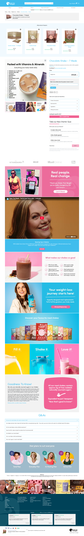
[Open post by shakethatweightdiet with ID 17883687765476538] (63, 487)
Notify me (53, 87)
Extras (6, 506)
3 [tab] (23, 100)
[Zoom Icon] (45, 60)
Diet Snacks (7, 505)
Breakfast (6, 499)
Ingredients (53, 106)
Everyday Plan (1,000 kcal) (22, 498)
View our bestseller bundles (60, 68)
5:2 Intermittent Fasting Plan (22, 500)
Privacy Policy (45, 501)
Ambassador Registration (47, 502)
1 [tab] (20, 100)
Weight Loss (13, 11)
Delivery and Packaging (47, 498)
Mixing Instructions (54, 109)
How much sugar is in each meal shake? (14, 439)
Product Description (55, 100)
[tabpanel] (25, 80)
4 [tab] (24, 100)
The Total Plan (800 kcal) (22, 497)
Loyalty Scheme (33, 497)
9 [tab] (30, 100)
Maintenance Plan (21, 501)
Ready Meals (7, 500)
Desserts (6, 504)
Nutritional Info (54, 103)
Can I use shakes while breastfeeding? (14, 436)
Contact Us (45, 497)
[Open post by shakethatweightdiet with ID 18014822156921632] (77, 487)
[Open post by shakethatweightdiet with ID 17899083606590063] (21, 487)
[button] (64, 74)
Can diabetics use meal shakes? (12, 433)
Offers (32, 7)
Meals (6, 502)
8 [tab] (29, 100)
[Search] (52, 3)
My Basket (73, 7)
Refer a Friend (32, 498)
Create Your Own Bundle (9, 507)
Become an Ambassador (47, 505)
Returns (44, 499)
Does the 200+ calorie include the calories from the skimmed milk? (19, 430)
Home (6, 11)
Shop (10, 7)
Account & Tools (60, 7)
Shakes (18, 11)
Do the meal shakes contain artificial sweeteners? (16, 427)
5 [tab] (25, 100)
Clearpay (31, 499)
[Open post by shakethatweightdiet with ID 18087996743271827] (7, 487)
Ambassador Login (46, 504)
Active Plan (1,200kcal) (21, 499)
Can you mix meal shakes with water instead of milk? (17, 420)
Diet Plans (21, 7)
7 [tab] (28, 100)
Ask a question (64, 116)
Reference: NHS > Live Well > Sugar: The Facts (17, 402)
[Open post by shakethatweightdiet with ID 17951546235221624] (49, 487)
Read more (51, 66)
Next (75, 145)
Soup (6, 501)
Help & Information (45, 7)
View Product (15, 18)
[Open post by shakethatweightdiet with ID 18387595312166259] (35, 487)
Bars (6, 498)
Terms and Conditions (46, 500)
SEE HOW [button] (42, 249)
